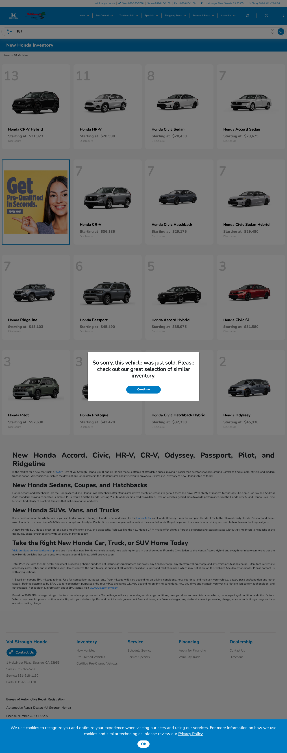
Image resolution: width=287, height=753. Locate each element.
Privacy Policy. (190, 733)
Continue (143, 389)
